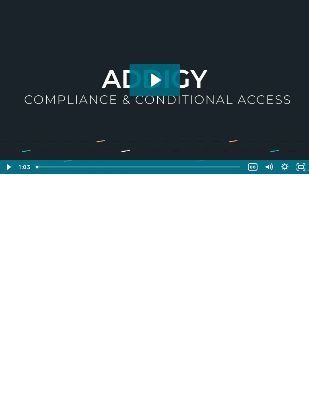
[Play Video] (8, 167)
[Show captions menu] (253, 167)
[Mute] (269, 167)
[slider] (139, 167)
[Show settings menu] (285, 167)
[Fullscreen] (301, 167)
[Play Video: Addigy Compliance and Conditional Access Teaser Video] (155, 80)
